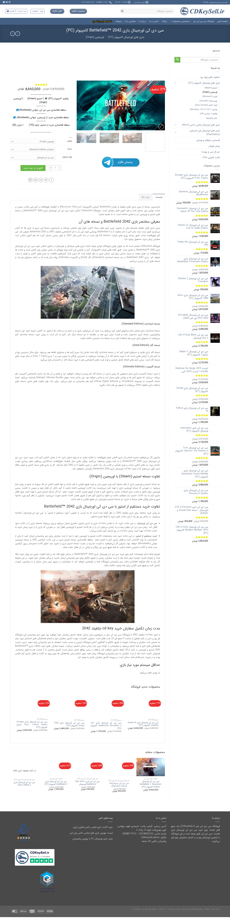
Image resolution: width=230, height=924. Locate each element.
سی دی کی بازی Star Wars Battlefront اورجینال (87, 788)
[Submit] (177, 60)
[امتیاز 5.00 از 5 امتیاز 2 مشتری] (41, 84)
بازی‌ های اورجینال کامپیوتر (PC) (126, 37)
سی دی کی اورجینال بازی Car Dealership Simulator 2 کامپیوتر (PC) (106, 731)
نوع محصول (67, 157)
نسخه (69, 149)
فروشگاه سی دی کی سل (203, 21)
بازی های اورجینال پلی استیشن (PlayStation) (204, 132)
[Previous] (159, 105)
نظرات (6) (146, 202)
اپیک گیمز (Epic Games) (206, 105)
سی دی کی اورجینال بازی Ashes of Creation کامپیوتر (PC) (143, 729)
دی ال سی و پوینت (210, 152)
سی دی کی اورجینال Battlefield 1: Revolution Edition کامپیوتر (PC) (150, 790)
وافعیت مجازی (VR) (208, 113)
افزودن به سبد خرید (33, 174)
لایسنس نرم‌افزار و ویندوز (208, 140)
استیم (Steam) (210, 87)
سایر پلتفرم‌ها (211, 118)
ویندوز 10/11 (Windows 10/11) (203, 109)
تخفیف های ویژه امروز (102, 21)
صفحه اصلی (222, 21)
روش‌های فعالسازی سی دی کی (192, 914)
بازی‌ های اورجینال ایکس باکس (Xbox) (201, 125)
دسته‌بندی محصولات (181, 21)
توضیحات (158, 202)
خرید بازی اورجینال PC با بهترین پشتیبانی (92, 844)
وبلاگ (164, 21)
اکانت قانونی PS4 (211, 157)
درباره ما (142, 21)
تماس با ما (153, 21)
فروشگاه (207, 914)
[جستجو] (122, 11)
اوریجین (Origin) (95, 37)
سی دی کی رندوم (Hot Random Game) (119, 790)
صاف (70, 137)
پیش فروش (214, 146)
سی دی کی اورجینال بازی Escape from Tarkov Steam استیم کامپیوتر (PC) (32, 730)
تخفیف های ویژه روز (210, 77)
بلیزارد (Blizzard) (209, 96)
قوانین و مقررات (174, 914)
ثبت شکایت (162, 914)
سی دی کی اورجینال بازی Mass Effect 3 (24, 789)
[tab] (159, 202)
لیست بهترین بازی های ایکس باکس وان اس (91, 838)
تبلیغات (118, 21)
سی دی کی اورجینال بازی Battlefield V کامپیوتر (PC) (56, 788)
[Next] (80, 105)
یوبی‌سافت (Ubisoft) (208, 100)
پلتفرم (69, 141)
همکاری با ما (130, 21)
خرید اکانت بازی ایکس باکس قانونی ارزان (93, 833)
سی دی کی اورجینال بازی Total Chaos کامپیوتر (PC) (69, 730)
